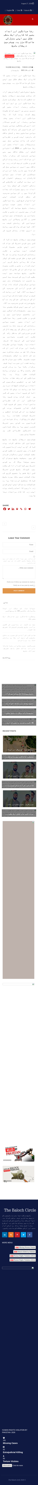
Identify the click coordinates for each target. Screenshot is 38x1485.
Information (7, 1465)
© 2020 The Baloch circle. (17, 1480)
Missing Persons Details (27, 1247)
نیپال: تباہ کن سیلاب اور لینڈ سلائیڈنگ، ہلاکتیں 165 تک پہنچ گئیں (19, 609)
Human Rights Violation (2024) (24, 1260)
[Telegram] (29, 50)
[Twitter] (9, 50)
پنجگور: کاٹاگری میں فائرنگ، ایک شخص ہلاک (19, 618)
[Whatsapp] (25, 50)
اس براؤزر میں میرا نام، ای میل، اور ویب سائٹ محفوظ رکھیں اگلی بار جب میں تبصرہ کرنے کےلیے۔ (19, 561)
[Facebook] (5, 50)
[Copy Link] (21, 50)
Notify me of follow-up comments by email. (19, 582)
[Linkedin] (13, 50)
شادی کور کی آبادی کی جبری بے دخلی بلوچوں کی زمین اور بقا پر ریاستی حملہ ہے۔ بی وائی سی (19, 637)
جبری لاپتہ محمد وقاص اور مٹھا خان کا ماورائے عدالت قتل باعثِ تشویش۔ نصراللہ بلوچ (19, 648)
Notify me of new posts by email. (23, 585)
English (9, 10)
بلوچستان (9, 56)
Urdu (19, 10)
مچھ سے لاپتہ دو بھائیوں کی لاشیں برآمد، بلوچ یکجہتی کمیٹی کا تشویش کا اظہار (19, 627)
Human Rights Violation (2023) (24, 1256)
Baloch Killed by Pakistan (26, 1251)
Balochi (27, 10)
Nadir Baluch (12, 67)
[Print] (17, 50)
